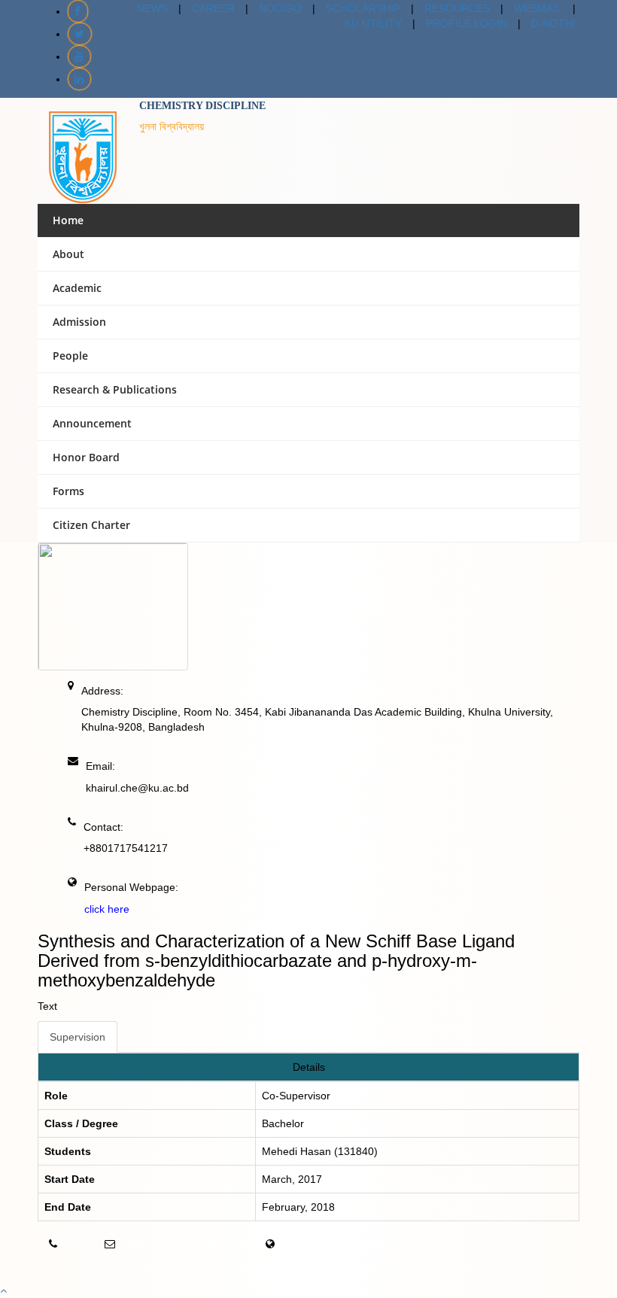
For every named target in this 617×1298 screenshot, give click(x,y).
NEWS (152, 8)
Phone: (77, 1244)
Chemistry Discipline (202, 105)
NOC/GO (280, 8)
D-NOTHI (553, 23)
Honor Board (86, 457)
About (68, 254)
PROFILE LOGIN (466, 23)
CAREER (213, 8)
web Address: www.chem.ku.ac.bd (358, 1244)
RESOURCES (457, 8)
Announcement (92, 423)
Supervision (77, 1037)
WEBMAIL (538, 8)
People (70, 355)
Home (68, 220)
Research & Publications (115, 389)
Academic (77, 288)
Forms (68, 491)
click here (106, 909)
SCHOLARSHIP (363, 8)
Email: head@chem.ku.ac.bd (186, 1244)
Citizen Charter (91, 525)
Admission (79, 322)
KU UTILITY (373, 23)
